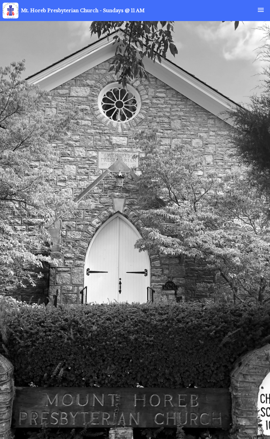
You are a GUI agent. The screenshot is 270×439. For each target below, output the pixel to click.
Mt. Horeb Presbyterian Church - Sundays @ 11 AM (83, 10)
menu (261, 10)
